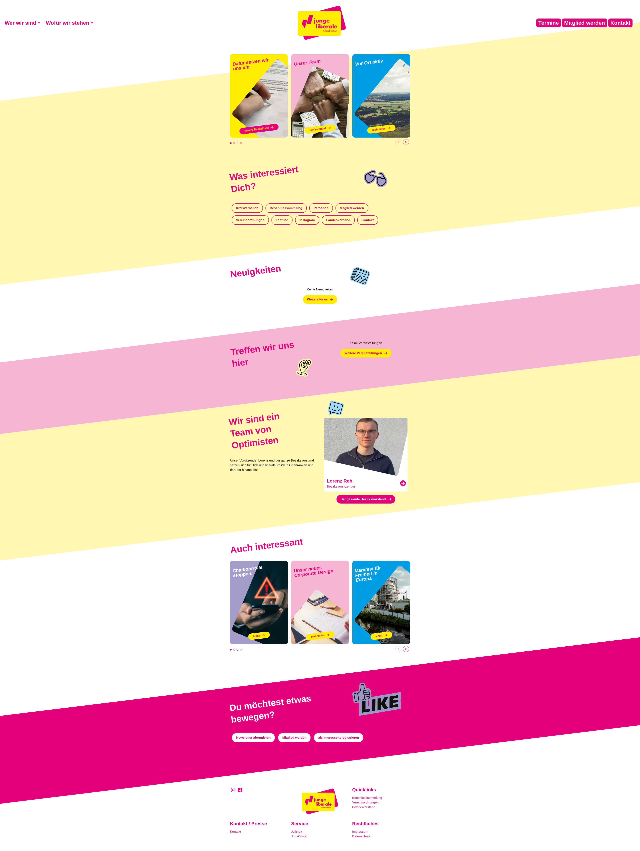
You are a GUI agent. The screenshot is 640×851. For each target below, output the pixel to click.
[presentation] (230, 143)
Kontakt (235, 831)
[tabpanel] (259, 96)
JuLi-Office (298, 836)
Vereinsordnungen (365, 802)
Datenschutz (361, 836)
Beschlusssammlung (367, 797)
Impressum (360, 831)
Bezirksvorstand (363, 807)
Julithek (296, 831)
